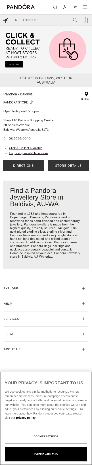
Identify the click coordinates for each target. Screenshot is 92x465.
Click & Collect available (25, 148)
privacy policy (26, 417)
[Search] (55, 7)
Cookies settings (46, 436)
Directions (23, 165)
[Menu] (85, 7)
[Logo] (21, 5)
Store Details (68, 165)
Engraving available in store (28, 153)
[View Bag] (75, 7)
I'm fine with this (46, 454)
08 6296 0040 (20, 139)
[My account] (65, 7)
